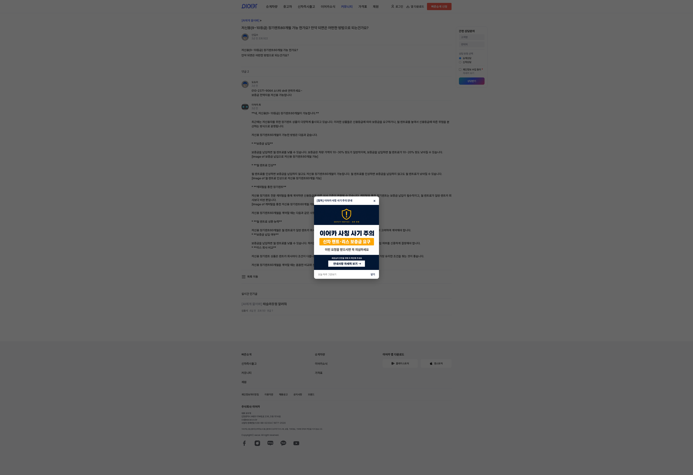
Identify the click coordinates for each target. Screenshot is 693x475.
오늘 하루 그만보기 (327, 274)
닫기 (373, 274)
